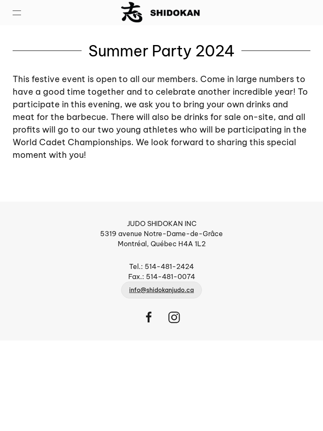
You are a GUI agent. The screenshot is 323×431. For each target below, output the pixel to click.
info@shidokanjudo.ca (161, 290)
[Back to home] (161, 12)
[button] (17, 12)
